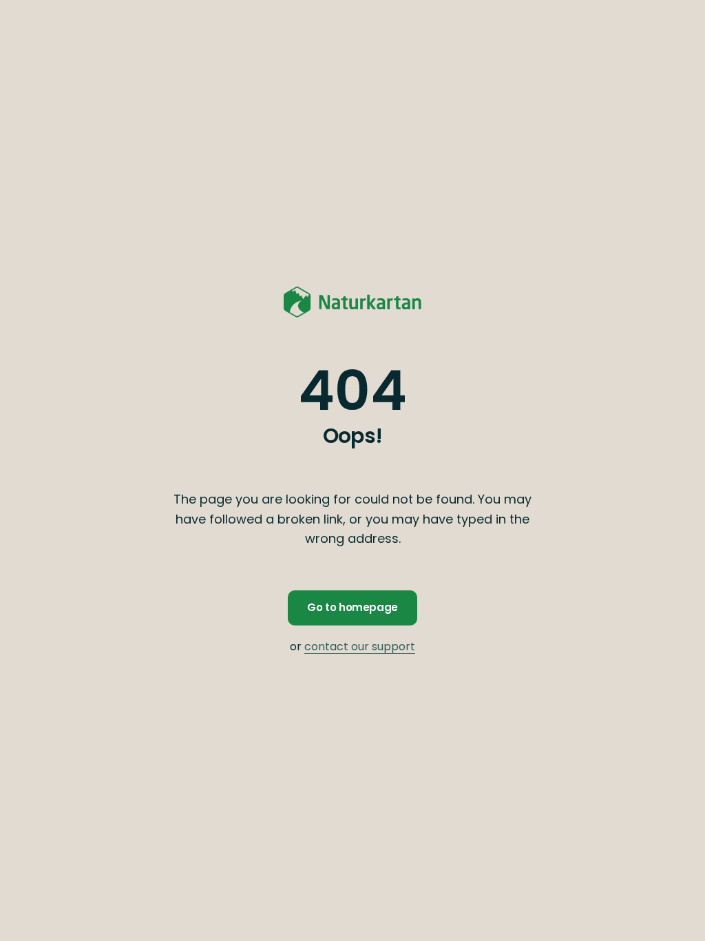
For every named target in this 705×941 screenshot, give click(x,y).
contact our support (359, 646)
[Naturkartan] (352, 302)
